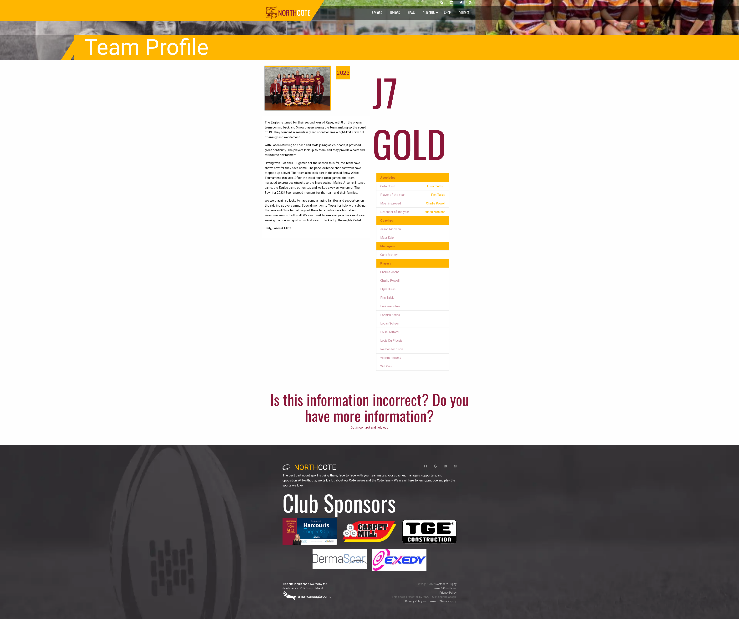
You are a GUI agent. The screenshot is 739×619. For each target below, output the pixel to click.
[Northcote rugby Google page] (470, 3)
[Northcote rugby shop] (452, 3)
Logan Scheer (389, 323)
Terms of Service (438, 601)
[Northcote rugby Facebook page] (461, 3)
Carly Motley (389, 255)
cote (315, 467)
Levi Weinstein (390, 306)
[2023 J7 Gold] (297, 88)
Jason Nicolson (390, 229)
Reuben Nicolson (391, 349)
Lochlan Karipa (390, 315)
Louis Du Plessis (391, 340)
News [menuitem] (411, 12)
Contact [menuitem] (464, 12)
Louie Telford (389, 332)
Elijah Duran (387, 289)
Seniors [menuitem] (377, 12)
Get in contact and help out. (369, 427)
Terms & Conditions (444, 588)
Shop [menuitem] (447, 12)
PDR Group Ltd (309, 588)
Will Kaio (386, 366)
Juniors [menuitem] (395, 12)
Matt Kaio (387, 237)
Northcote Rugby (446, 584)
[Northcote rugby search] (441, 3)
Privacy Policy (448, 592)
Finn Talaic (387, 297)
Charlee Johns (389, 272)
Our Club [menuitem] (429, 12)
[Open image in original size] (310, 531)
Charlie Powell (390, 280)
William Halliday (390, 358)
